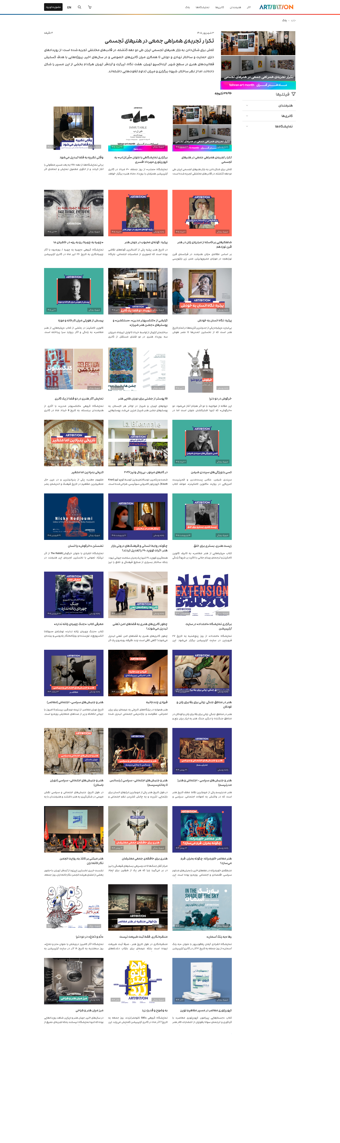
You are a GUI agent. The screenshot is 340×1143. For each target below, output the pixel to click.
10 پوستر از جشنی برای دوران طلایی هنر (143, 398)
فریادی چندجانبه (157, 702)
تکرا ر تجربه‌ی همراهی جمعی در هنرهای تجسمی (159, 40)
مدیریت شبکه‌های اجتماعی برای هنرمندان (76, 1083)
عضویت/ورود (53, 7)
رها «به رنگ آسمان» (219, 936)
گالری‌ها (219, 7)
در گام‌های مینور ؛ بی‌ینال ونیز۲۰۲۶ (146, 472)
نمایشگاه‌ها (202, 7)
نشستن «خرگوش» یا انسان (85, 545)
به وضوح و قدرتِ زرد (155, 1010)
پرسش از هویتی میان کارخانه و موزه (80, 320)
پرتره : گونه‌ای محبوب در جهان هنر (146, 242)
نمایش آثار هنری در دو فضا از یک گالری (79, 398)
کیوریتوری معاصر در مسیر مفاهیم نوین (206, 1010)
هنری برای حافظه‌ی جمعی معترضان (145, 858)
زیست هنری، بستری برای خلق (213, 545)
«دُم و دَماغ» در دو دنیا (89, 936)
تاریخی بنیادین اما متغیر (87, 472)
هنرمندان (235, 7)
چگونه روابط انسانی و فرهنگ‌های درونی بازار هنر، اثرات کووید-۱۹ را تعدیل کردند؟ (139, 547)
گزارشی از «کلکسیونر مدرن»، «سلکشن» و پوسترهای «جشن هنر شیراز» (140, 322)
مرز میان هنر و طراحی (89, 1010)
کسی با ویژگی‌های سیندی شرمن (211, 472)
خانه (293, 20)
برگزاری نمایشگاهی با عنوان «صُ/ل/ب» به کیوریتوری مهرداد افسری (141, 159)
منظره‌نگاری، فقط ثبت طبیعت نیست (143, 936)
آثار (248, 7)
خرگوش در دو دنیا (220, 398)
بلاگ (187, 7)
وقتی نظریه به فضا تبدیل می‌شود (81, 157)
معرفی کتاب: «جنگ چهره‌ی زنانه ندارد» (78, 623)
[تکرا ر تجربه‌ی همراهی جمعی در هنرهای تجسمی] (258, 88)
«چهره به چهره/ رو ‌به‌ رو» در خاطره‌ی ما (78, 242)
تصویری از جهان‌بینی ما (217, 1083)
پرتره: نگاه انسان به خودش (215, 320)
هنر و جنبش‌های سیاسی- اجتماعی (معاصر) (75, 702)
